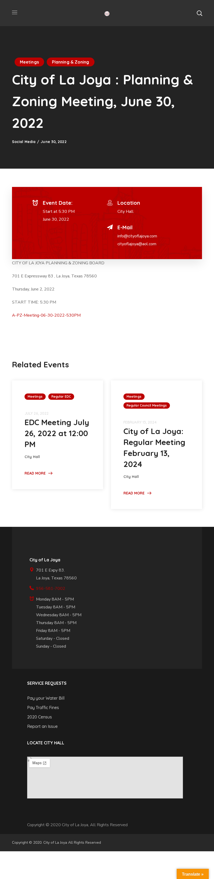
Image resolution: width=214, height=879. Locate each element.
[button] (199, 13)
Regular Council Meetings (147, 405)
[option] (57, 434)
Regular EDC (61, 396)
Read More (35, 473)
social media (23, 141)
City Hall (125, 211)
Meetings (29, 62)
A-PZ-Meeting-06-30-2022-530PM (46, 315)
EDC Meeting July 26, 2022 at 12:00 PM (57, 433)
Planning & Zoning (70, 62)
